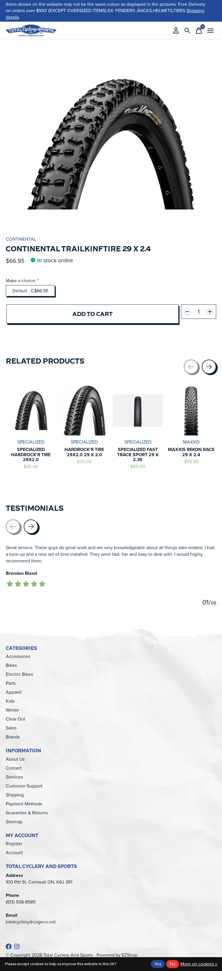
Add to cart (92, 314)
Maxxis (191, 442)
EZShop (129, 955)
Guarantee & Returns (27, 812)
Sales (11, 728)
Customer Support (24, 786)
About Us (15, 759)
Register (14, 843)
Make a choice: (22, 280)
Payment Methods (24, 803)
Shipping (15, 795)
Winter (12, 710)
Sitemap (14, 821)
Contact (14, 768)
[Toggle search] (187, 30)
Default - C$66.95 (30, 290)
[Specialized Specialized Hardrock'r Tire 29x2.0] (31, 410)
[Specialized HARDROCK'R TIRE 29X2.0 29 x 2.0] (84, 410)
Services (14, 777)
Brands (13, 737)
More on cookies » (198, 964)
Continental (21, 239)
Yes (157, 964)
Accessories (18, 656)
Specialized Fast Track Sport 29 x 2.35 (138, 454)
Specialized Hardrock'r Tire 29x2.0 (31, 454)
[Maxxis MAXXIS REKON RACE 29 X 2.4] (191, 410)
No (172, 964)
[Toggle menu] (210, 30)
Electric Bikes (19, 674)
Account (14, 852)
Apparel (14, 692)
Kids (10, 701)
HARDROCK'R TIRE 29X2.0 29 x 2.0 (84, 452)
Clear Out (15, 719)
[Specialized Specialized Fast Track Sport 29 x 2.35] (138, 410)
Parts (11, 683)
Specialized (31, 442)
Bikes (11, 665)
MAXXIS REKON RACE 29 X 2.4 (191, 452)
